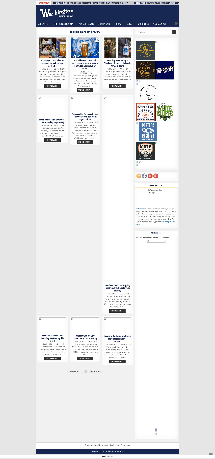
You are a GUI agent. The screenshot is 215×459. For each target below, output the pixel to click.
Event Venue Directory (63, 23)
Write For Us (143, 23)
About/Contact (159, 23)
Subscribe (140, 209)
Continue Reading (53, 86)
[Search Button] (176, 23)
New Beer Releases (86, 23)
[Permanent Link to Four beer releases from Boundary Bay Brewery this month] (52, 325)
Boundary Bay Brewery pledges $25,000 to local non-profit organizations (85, 117)
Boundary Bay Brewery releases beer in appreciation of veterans (117, 339)
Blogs (129, 23)
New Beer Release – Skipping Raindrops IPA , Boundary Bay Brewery (117, 288)
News (118, 23)
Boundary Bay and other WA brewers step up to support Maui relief (52, 63)
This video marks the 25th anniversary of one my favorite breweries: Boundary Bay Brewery (85, 64)
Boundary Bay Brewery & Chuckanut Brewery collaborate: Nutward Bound (117, 63)
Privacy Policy (107, 456)
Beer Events (43, 23)
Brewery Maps (104, 23)
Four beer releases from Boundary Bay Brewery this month (52, 338)
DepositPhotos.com (122, 445)
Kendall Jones (45, 69)
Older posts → (96, 371)
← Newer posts (73, 371)
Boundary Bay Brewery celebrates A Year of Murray (85, 337)
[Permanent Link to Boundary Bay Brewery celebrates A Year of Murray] (85, 325)
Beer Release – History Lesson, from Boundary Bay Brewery (52, 121)
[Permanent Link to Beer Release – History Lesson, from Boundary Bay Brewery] (52, 107)
